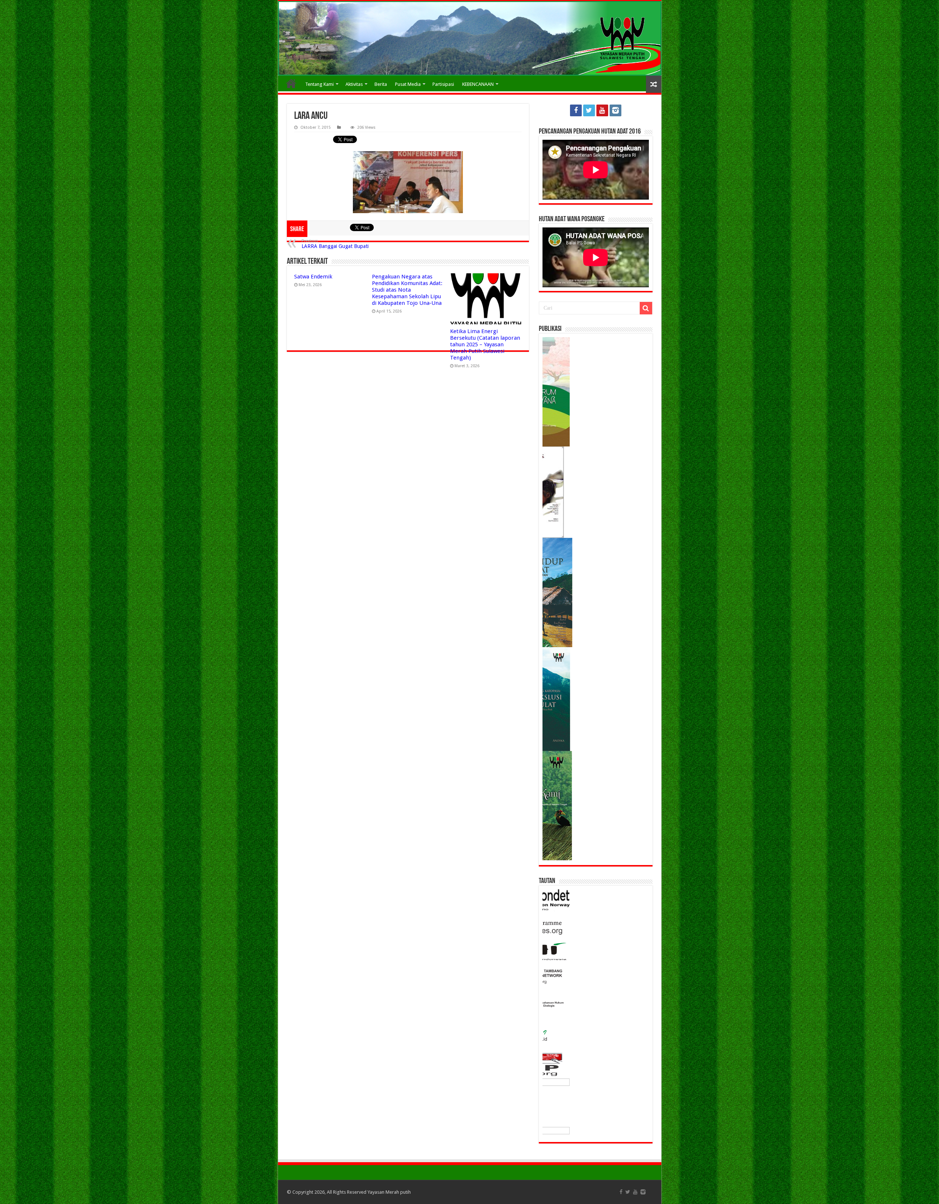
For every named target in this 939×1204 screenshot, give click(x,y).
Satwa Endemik (313, 276)
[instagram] (615, 110)
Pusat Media (408, 84)
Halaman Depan (291, 83)
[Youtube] (602, 110)
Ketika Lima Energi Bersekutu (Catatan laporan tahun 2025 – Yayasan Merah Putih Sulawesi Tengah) (485, 344)
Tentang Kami (319, 84)
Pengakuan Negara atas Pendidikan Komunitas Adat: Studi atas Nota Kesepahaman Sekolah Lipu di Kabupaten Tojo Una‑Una (407, 289)
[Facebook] (576, 110)
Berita (380, 84)
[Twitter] (589, 110)
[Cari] (646, 308)
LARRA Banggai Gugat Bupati (335, 243)
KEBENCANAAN (478, 84)
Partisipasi (443, 84)
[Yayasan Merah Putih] (469, 38)
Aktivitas (354, 84)
